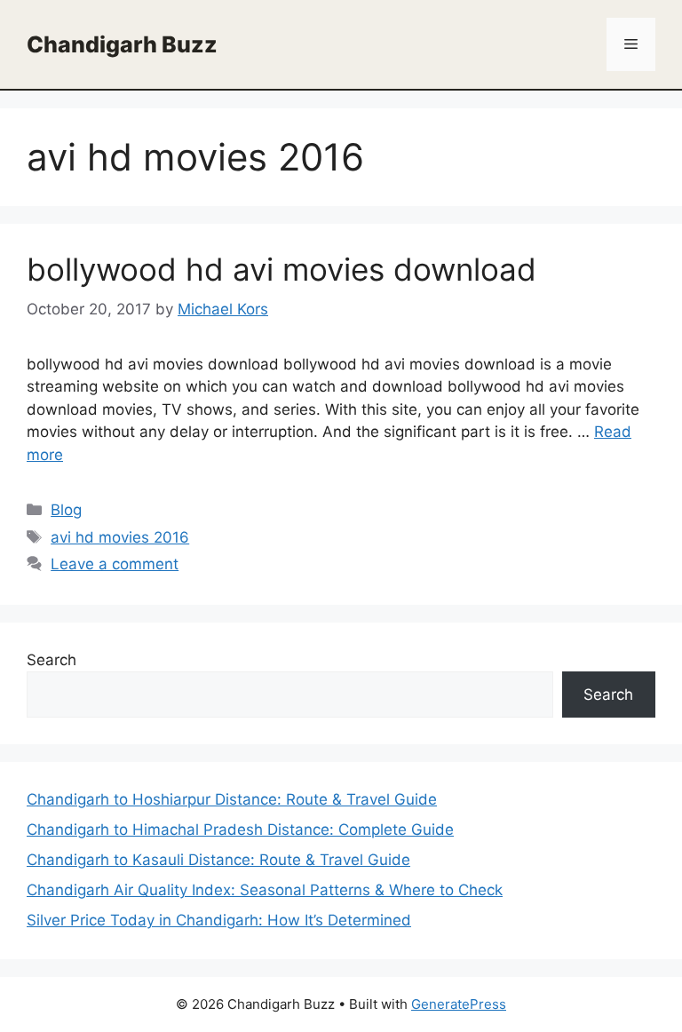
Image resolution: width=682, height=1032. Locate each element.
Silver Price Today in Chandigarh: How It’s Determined (219, 920)
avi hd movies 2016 (120, 537)
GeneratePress (458, 1004)
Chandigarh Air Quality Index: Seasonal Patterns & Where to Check (265, 890)
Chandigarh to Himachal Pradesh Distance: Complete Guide (240, 829)
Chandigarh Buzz (122, 44)
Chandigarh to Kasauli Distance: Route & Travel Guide (218, 860)
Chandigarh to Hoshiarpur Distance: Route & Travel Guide (232, 799)
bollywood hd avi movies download (281, 269)
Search (51, 660)
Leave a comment (114, 564)
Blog (66, 510)
